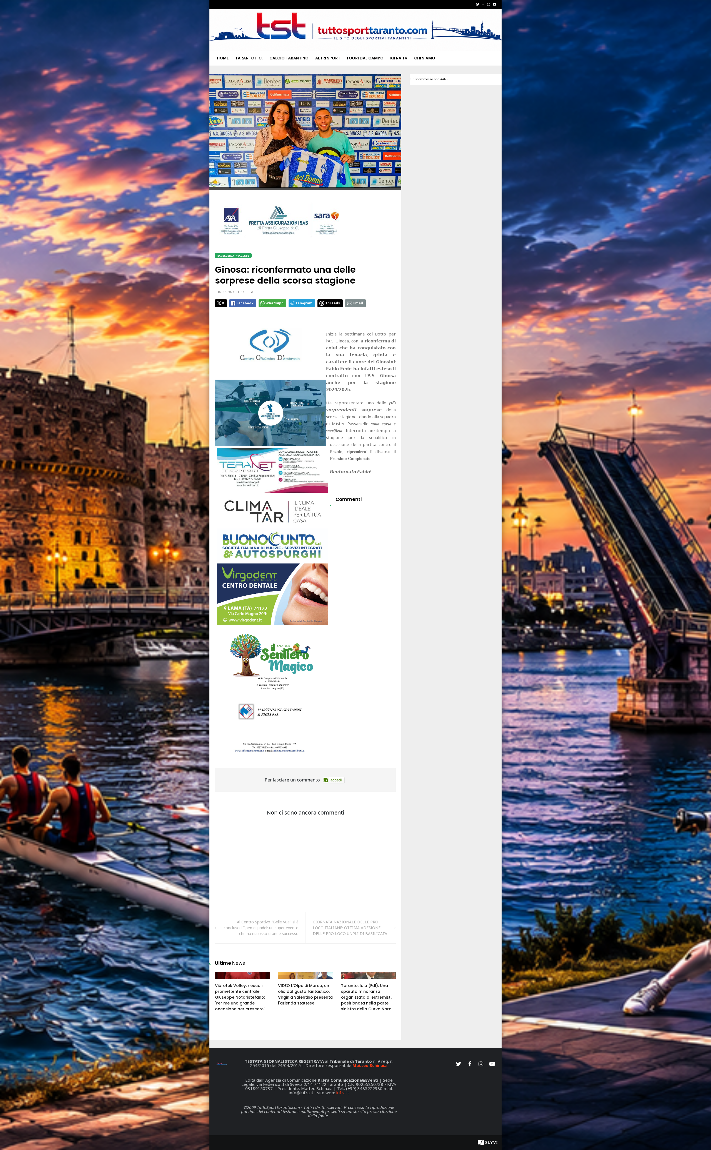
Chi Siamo (424, 58)
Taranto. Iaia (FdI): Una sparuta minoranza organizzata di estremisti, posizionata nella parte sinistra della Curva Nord (366, 997)
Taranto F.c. (249, 58)
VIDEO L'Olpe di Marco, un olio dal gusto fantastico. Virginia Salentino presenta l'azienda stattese (305, 994)
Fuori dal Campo (365, 58)
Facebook (245, 303)
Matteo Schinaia (369, 1065)
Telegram (304, 303)
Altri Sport (327, 58)
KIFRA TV (398, 58)
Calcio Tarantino (289, 58)
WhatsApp (275, 303)
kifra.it (342, 1092)
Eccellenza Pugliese (233, 255)
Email (358, 303)
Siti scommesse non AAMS (429, 79)
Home (223, 58)
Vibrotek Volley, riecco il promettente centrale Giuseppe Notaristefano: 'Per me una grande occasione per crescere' (240, 997)
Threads (332, 303)
